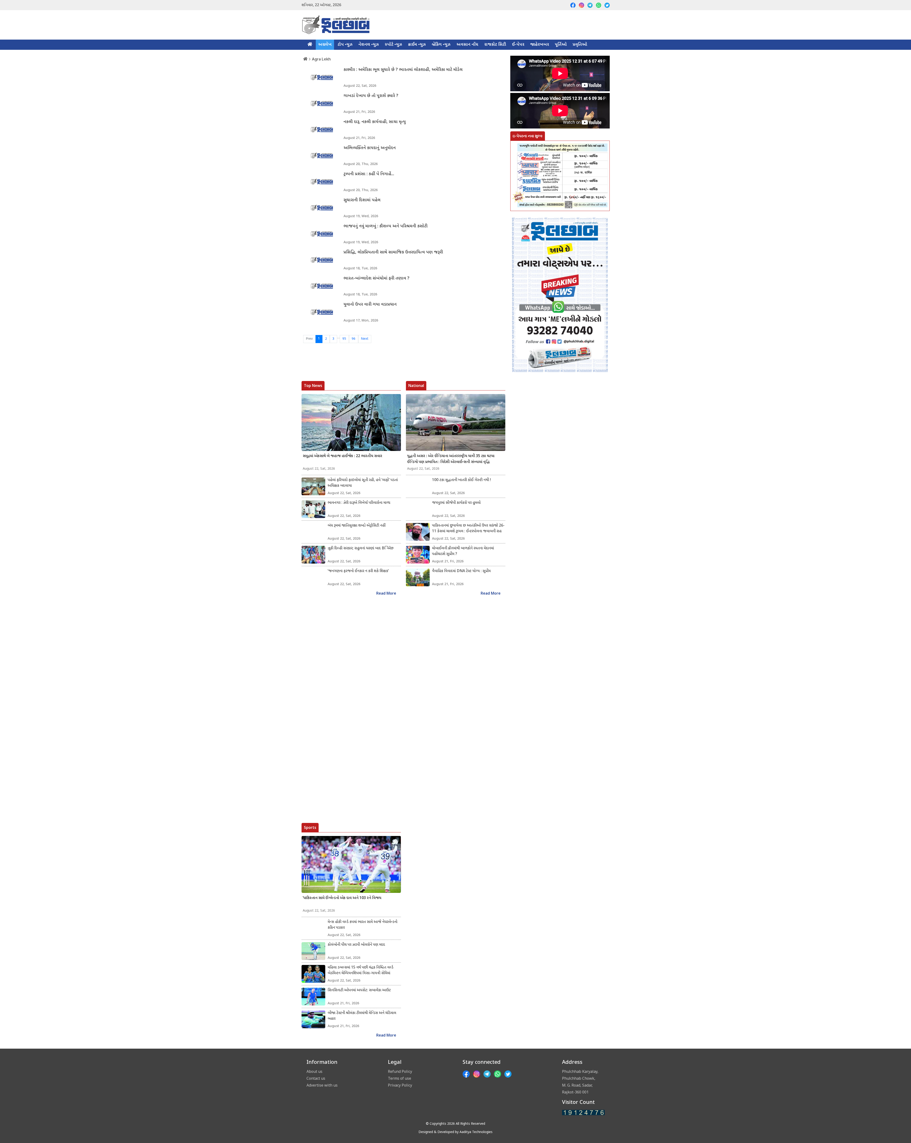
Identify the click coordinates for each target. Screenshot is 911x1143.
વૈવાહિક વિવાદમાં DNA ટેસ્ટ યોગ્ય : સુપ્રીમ (461, 571)
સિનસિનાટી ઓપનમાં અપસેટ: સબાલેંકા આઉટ (359, 990)
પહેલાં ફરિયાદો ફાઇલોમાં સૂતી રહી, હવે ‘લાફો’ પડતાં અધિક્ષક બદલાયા (363, 483)
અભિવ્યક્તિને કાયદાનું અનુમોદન (370, 148)
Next (364, 339)
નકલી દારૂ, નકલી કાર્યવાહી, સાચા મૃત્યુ (375, 122)
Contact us (316, 1078)
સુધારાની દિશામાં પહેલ (362, 200)
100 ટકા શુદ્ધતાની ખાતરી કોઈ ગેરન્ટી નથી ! (461, 480)
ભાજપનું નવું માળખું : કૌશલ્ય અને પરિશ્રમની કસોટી (386, 226)
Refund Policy (400, 1071)
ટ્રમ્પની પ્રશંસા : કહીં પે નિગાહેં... (369, 174)
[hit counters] (583, 1112)
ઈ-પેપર (518, 44)
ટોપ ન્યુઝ (345, 44)
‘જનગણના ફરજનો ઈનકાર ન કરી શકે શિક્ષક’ (358, 571)
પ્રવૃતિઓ (580, 44)
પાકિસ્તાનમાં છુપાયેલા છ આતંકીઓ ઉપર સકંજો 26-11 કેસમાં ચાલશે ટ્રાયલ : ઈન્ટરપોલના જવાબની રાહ (468, 528)
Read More (386, 593)
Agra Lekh (321, 59)
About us (314, 1071)
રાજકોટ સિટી (495, 44)
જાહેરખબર (539, 44)
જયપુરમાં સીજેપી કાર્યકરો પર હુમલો (456, 502)
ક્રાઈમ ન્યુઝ (417, 44)
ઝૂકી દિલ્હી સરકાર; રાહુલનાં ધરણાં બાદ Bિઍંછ (361, 548)
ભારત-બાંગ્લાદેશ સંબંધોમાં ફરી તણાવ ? (376, 278)
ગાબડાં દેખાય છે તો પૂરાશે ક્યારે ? (371, 96)
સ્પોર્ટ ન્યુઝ (393, 44)
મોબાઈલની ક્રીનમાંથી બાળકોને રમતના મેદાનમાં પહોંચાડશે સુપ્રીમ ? (463, 551)
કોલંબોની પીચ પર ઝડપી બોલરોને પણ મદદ (356, 944)
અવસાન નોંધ (467, 44)
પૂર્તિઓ (561, 44)
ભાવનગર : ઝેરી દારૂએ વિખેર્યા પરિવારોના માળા (359, 502)
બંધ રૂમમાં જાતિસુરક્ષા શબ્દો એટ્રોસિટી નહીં (357, 525)
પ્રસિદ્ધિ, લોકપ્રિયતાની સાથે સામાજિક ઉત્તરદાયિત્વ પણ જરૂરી (393, 252)
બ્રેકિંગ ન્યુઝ (441, 44)
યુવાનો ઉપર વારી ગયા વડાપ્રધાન (370, 304)
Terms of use (399, 1078)
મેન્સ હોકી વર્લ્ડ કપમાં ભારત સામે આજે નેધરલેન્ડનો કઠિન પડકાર (362, 925)
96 (353, 339)
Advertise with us (322, 1085)
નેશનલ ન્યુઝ (368, 44)
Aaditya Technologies (476, 1132)
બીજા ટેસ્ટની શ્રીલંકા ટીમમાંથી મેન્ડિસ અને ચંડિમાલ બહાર (362, 1016)
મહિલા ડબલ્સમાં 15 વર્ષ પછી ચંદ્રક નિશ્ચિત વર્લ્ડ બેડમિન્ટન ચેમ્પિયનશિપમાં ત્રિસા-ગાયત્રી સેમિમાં (360, 970)
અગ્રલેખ (325, 44)
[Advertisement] (560, 594)
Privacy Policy (400, 1085)
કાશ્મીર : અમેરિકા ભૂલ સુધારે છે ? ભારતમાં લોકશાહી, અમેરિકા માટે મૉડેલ (403, 70)
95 (344, 339)
